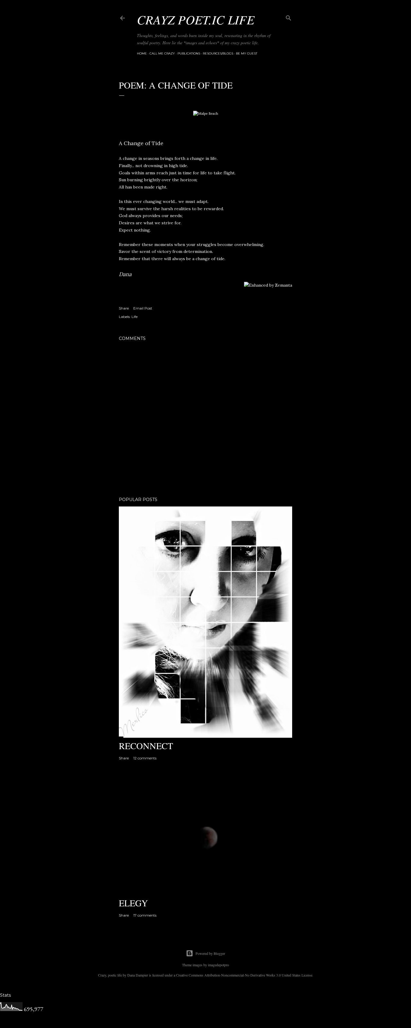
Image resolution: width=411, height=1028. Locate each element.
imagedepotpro (218, 964)
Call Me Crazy (162, 53)
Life (134, 316)
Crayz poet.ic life (196, 19)
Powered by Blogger (210, 953)
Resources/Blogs (218, 53)
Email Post (142, 308)
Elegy (133, 903)
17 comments (144, 915)
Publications (189, 53)
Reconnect (146, 746)
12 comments (144, 758)
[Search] (288, 17)
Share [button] (124, 308)
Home (142, 53)
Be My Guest (246, 53)
